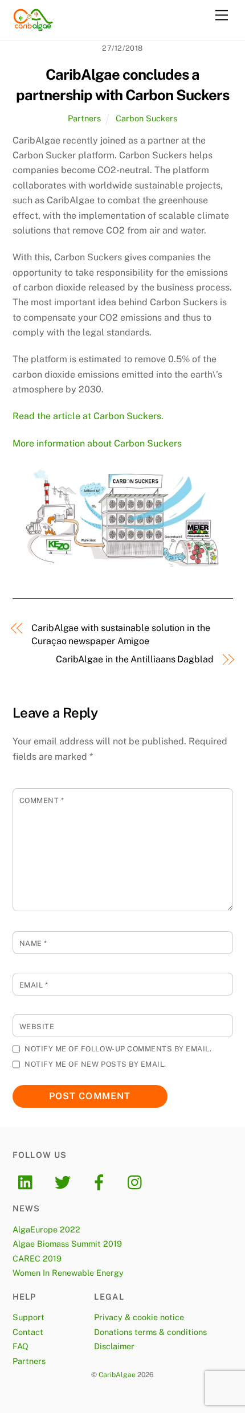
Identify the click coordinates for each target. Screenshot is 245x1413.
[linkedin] (28, 1181)
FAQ (20, 1346)
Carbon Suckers (146, 118)
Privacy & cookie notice (139, 1317)
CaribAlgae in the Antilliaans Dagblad (135, 659)
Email (33, 985)
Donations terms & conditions (150, 1332)
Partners (84, 118)
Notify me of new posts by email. (95, 1064)
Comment (41, 800)
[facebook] (101, 1181)
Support (28, 1317)
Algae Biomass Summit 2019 (67, 1243)
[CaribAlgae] (33, 26)
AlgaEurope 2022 (46, 1229)
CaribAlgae (117, 1374)
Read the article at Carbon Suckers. (88, 416)
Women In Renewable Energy (68, 1272)
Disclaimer (114, 1346)
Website (37, 1026)
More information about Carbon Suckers (97, 443)
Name (33, 943)
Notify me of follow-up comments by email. (117, 1049)
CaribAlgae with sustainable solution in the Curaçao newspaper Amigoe (120, 634)
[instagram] (137, 1181)
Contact (28, 1332)
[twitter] (64, 1181)
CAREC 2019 (37, 1258)
